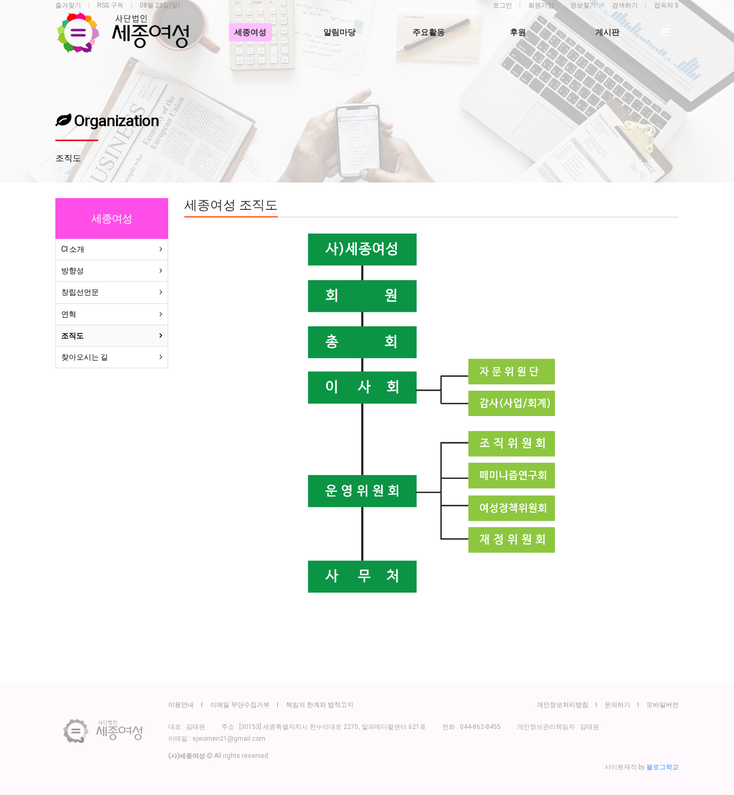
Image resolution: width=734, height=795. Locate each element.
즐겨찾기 (68, 5)
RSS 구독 (110, 5)
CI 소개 (72, 249)
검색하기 (625, 5)
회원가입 (541, 5)
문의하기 (617, 705)
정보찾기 (583, 5)
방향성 (72, 270)
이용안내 (181, 705)
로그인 (502, 5)
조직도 (72, 335)
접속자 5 (666, 5)
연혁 (68, 314)
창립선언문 (80, 292)
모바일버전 (662, 705)
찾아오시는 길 (84, 357)
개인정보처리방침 (562, 705)
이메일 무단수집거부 (240, 705)
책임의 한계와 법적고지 (320, 705)
